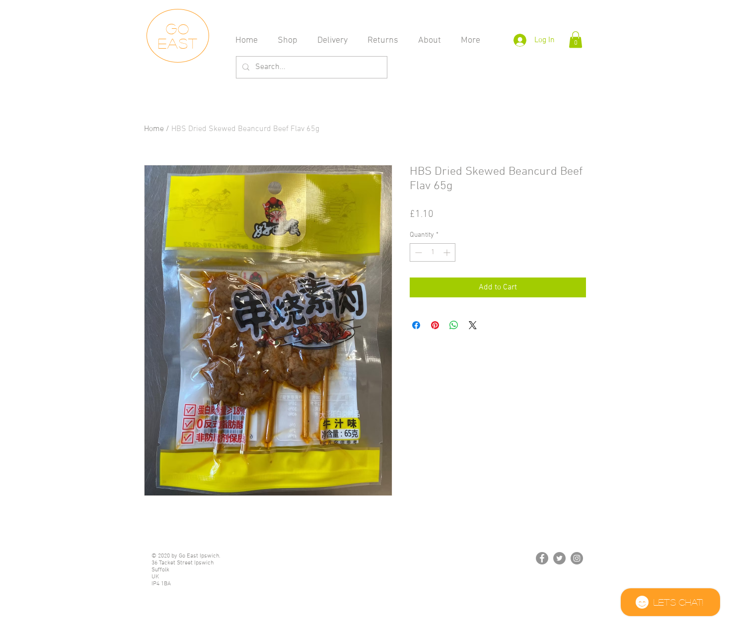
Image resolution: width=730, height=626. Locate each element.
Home (154, 129)
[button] (576, 39)
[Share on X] (473, 325)
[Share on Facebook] (416, 325)
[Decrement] (417, 252)
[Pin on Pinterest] (435, 325)
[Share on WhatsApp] (454, 325)
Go (178, 28)
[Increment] (447, 252)
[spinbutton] (432, 252)
